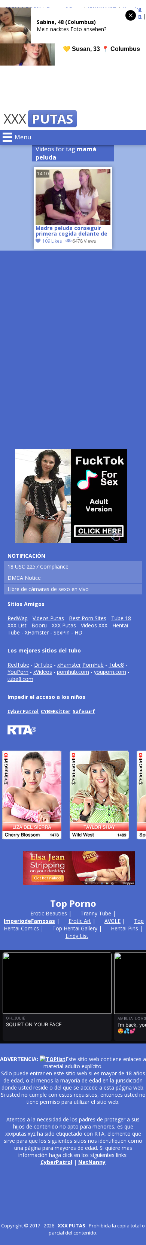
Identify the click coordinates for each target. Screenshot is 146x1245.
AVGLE (112, 920)
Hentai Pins (124, 928)
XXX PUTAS (71, 1225)
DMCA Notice (24, 577)
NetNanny (92, 1162)
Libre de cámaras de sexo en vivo (48, 589)
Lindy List (77, 935)
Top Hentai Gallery (74, 928)
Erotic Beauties (48, 913)
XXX (38, 118)
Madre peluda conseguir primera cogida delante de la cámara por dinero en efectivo (71, 231)
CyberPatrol (56, 1162)
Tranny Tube (95, 913)
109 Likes (52, 241)
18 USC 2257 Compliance (38, 566)
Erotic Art (80, 920)
